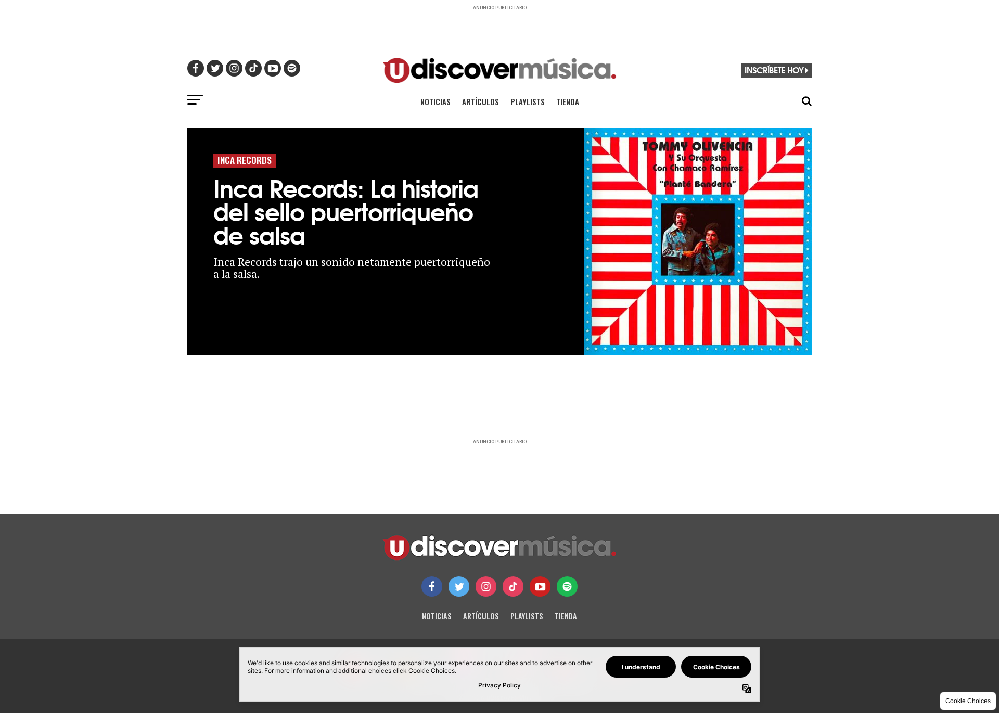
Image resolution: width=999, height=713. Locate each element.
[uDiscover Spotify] (567, 586)
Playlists (527, 101)
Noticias (435, 101)
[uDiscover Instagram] (486, 586)
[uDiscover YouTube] (540, 586)
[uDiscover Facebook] (431, 586)
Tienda (567, 101)
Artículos (480, 101)
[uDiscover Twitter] (459, 586)
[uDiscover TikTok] (513, 586)
